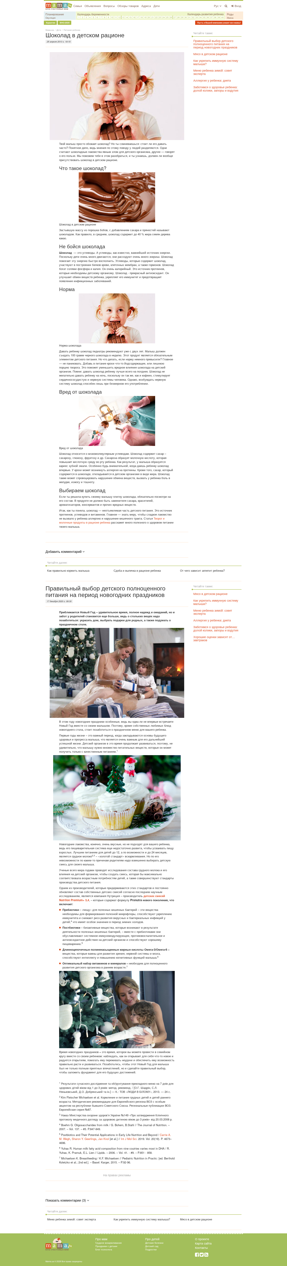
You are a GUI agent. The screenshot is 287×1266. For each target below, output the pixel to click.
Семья (77, 6)
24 (163, 17)
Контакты (201, 1247)
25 (167, 17)
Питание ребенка (72, 29)
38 (215, 17)
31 (189, 17)
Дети (156, 6)
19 (145, 17)
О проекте (202, 1239)
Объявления (93, 6)
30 (186, 17)
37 (211, 17)
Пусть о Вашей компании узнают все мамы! (219, 22)
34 (200, 17)
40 (222, 17)
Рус (217, 6)
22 (156, 17)
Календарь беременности (93, 14)
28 (178, 17)
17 (138, 17)
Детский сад (151, 1246)
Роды (230, 14)
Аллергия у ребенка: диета (212, 80)
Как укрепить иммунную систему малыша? (215, 62)
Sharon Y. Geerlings (83, 1139)
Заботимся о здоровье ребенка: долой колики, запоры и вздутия (215, 88)
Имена (230, 17)
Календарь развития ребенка (206, 14)
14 (127, 17)
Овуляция (50, 17)
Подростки (151, 1249)
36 (208, 17)
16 (134, 17)
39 (219, 17)
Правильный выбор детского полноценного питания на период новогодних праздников (215, 43)
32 (193, 17)
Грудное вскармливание (108, 1242)
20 (149, 17)
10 (112, 17)
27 (175, 17)
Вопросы (109, 6)
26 (171, 17)
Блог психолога (103, 1249)
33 (197, 17)
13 (123, 17)
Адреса (146, 6)
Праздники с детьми (106, 1246)
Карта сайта (203, 1243)
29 (182, 17)
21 (152, 17)
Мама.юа (50, 29)
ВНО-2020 (64, 22)
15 (130, 17)
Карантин (50, 22)
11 (116, 17)
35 (204, 17)
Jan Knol (103, 1139)
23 (160, 17)
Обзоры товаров (128, 6)
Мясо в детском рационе (210, 54)
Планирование (55, 14)
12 (119, 17)
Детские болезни (154, 1242)
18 (141, 17)
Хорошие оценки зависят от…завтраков (214, 638)
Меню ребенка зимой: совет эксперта (212, 72)
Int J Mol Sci (128, 1139)
